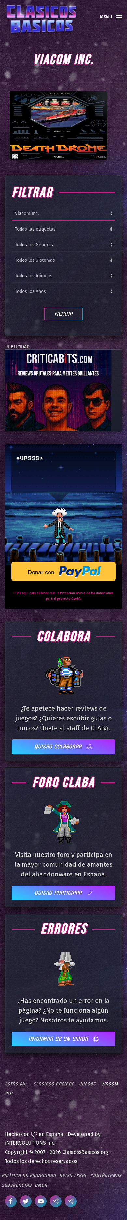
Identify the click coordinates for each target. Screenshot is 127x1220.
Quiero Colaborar (59, 746)
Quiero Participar (59, 893)
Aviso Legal (73, 1175)
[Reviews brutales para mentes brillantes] (58, 390)
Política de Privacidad (29, 1175)
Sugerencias (17, 1185)
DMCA (41, 1185)
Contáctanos (105, 1175)
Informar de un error (59, 1039)
